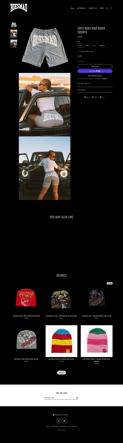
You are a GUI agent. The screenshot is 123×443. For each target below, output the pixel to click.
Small (80, 45)
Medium (87, 45)
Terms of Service (72, 426)
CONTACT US (93, 8)
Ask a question (81, 90)
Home (72, 8)
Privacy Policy (55, 426)
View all (61, 373)
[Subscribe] (77, 398)
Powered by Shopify (61, 430)
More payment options (95, 75)
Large (94, 45)
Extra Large (102, 45)
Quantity (79, 56)
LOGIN (102, 8)
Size (78, 41)
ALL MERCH (81, 8)
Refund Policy (63, 426)
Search (48, 426)
